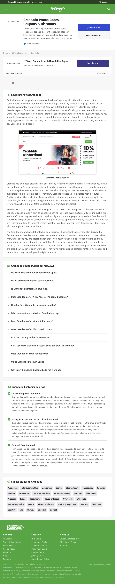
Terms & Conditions (12, 542)
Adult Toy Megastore (67, 504)
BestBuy (84, 504)
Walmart (78, 493)
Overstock (67, 499)
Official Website (93, 35)
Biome (59, 488)
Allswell (30, 510)
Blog (5, 555)
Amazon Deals (37, 552)
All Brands (103, 2)
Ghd (21, 510)
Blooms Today (72, 488)
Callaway (101, 488)
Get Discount (93, 63)
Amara (31, 504)
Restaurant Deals (39, 542)
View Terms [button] (103, 73)
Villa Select (91, 493)
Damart (53, 510)
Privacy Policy (9, 545)
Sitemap (7, 559)
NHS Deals (36, 539)
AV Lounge (81, 499)
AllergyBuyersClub (30, 488)
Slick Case (96, 504)
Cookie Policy (9, 549)
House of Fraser (52, 499)
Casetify (11, 510)
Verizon (11, 493)
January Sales (37, 555)
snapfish (42, 510)
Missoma (12, 499)
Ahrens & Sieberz (46, 504)
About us (7, 552)
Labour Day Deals (39, 545)
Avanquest (12, 488)
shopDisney (88, 488)
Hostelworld (35, 499)
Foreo (22, 499)
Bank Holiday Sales (40, 559)
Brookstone (24, 493)
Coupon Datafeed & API (70, 539)
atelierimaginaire (16, 504)
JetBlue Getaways (62, 493)
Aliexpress (47, 488)
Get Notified (93, 27)
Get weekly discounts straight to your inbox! (25, 2)
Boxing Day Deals (39, 549)
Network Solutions (42, 493)
